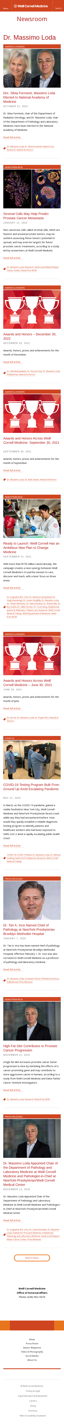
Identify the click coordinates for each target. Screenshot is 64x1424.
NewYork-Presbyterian (25, 858)
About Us (32, 1360)
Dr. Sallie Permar (25, 607)
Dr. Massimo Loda (15, 146)
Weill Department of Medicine (36, 613)
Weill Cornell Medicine (32, 1374)
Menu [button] (5, 8)
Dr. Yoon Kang (40, 607)
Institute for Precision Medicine (27, 1232)
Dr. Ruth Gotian (32, 479)
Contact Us (59, 1325)
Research (11, 149)
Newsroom (32, 19)
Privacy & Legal (33, 1391)
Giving (33, 1405)
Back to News (32, 1257)
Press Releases (14, 879)
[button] (58, 6)
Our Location (5, 1325)
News (32, 1339)
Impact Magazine (32, 1347)
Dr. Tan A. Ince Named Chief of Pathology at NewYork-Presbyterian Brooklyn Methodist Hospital (29, 929)
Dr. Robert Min (50, 603)
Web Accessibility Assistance (33, 1415)
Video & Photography (32, 1351)
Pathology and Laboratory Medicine (23, 1236)
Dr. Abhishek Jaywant (16, 371)
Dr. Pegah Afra (41, 717)
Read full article (12, 137)
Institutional (12, 374)
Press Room (32, 1343)
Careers (33, 1400)
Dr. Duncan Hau (34, 371)
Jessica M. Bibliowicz (16, 610)
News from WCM (13, 167)
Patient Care (48, 146)
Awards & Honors (15, 47)
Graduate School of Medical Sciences (42, 978)
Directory (33, 1410)
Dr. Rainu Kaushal (34, 603)
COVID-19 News (24, 854)
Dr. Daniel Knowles (38, 1229)
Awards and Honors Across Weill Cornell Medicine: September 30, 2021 (31, 440)
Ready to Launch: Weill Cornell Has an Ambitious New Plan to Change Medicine (31, 548)
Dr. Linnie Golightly (32, 600)
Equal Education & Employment (32, 1396)
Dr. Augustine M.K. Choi (17, 597)
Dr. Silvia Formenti (33, 146)
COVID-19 (9, 738)
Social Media (32, 1355)
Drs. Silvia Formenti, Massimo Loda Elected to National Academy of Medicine (29, 97)
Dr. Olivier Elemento (16, 603)
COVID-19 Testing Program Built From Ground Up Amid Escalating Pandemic (31, 787)
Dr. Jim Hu (11, 717)
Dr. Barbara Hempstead (40, 597)
